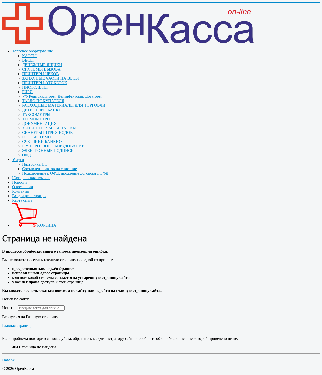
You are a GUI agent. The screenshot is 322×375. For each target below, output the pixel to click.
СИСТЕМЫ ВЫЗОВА (41, 69)
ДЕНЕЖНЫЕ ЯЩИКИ (42, 65)
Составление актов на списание (49, 169)
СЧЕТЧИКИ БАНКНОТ (43, 141)
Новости (19, 182)
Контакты (20, 191)
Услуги (18, 159)
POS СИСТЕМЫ (36, 137)
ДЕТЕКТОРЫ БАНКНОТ (44, 110)
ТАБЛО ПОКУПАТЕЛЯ (43, 101)
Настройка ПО (35, 164)
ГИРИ (27, 92)
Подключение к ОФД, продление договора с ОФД (65, 173)
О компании (22, 187)
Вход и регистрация (29, 196)
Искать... (9, 308)
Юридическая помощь (31, 178)
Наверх (8, 360)
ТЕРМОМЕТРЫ (36, 119)
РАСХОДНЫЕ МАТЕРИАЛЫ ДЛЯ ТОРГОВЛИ (63, 105)
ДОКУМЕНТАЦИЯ (39, 123)
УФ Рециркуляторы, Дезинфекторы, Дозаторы (62, 96)
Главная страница (17, 325)
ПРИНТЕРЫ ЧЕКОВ (40, 74)
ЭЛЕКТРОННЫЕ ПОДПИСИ (48, 150)
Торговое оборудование (32, 51)
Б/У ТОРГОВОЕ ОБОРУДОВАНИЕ (53, 146)
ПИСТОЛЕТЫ (35, 87)
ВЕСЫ (28, 60)
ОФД (26, 155)
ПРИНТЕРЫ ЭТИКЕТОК (44, 83)
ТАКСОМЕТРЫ (36, 114)
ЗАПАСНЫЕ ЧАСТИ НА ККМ (49, 128)
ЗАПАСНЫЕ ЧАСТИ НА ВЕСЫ (50, 78)
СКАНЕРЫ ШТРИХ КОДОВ (47, 132)
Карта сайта (22, 200)
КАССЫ (29, 55)
